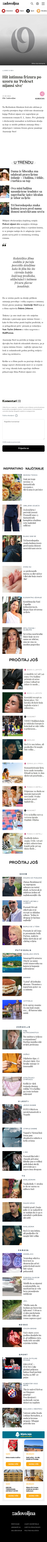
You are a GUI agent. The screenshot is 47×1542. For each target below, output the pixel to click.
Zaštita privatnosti (32, 1527)
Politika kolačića (31, 1530)
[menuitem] (37, 3)
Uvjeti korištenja (31, 1524)
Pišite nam (15, 1524)
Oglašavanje (16, 1530)
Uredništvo (16, 1527)
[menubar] (37, 3)
